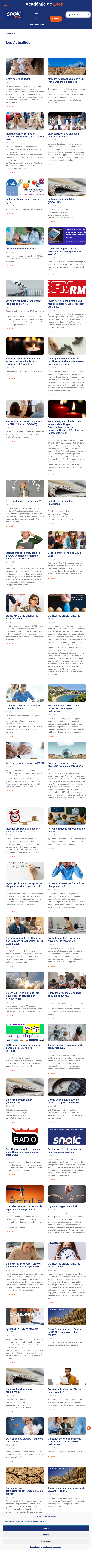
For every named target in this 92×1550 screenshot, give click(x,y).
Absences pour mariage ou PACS (25, 763)
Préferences (46, 1541)
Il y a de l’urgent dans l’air (63, 1206)
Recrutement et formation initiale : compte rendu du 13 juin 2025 (25, 136)
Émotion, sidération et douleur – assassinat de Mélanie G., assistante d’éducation (24, 361)
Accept (46, 1528)
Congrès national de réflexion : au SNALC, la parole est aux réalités (65, 1332)
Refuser (46, 1535)
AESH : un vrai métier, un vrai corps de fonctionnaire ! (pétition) (23, 1048)
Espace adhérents (36, 24)
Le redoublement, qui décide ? (23, 501)
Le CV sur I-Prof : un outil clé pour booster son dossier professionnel (22, 996)
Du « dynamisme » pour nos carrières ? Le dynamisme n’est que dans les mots (66, 361)
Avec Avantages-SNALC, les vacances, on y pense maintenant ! (63, 708)
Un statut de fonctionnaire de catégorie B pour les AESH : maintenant (64, 1441)
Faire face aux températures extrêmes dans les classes (24, 1491)
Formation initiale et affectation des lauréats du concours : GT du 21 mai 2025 (25, 941)
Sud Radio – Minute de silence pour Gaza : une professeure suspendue (23, 1152)
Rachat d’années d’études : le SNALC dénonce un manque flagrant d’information (23, 556)
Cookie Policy (35, 1547)
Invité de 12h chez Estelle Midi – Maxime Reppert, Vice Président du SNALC (66, 304)
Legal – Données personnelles (51, 1547)
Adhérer (55, 19)
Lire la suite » (10, 107)
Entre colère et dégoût (18, 79)
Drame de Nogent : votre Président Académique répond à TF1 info (66, 251)
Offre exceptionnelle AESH (21, 248)
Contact (36, 13)
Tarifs (36, 19)
